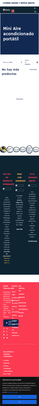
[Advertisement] (19, 121)
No (19, 402)
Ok (19, 397)
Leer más (19, 229)
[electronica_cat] (16, 148)
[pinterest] (4, 334)
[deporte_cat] (3, 147)
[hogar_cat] (23, 148)
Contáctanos (32, 241)
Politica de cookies (12, 392)
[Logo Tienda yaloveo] (6, 9)
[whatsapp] (6, 331)
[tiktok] (6, 334)
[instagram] (4, 331)
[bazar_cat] (36, 148)
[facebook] (4, 328)
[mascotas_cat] (29, 146)
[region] (19, 391)
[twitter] (7, 328)
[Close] (37, 378)
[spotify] (4, 337)
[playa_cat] (10, 147)
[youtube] (7, 337)
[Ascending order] (21, 62)
